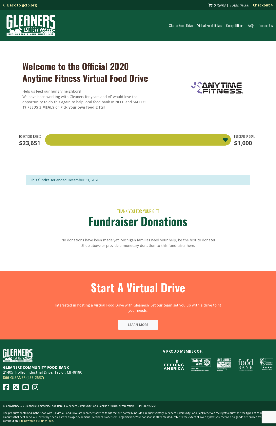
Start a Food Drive (181, 25)
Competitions (234, 25)
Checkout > (263, 5)
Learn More (138, 324)
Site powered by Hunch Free (36, 421)
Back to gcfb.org (21, 5)
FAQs (251, 25)
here (190, 245)
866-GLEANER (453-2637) (23, 377)
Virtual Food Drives (209, 25)
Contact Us (266, 25)
